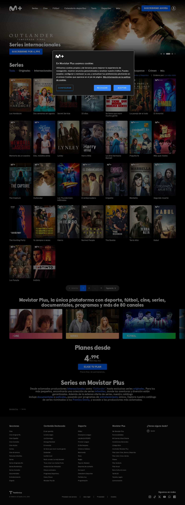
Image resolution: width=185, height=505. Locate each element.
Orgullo (11, 480)
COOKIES (113, 497)
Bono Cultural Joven (119, 470)
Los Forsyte (14, 280)
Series (35, 8)
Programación (83, 480)
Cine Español (13, 438)
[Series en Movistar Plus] (92, 324)
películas (61, 396)
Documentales (14, 473)
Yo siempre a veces (41, 240)
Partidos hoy (82, 477)
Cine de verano (14, 452)
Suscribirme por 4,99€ (26, 51)
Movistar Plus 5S (49, 480)
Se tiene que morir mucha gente (114, 114)
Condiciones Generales (120, 442)
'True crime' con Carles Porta (54, 463)
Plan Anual (116, 466)
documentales (45, 396)
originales (138, 388)
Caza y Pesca (48, 477)
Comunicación (117, 480)
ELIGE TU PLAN (92, 366)
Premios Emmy (81, 399)
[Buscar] (139, 8)
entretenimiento (109, 396)
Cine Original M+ (15, 435)
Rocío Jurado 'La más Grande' (54, 459)
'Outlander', (99, 388)
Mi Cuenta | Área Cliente (120, 438)
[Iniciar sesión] (174, 8)
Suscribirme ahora (156, 8)
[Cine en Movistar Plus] (35, 324)
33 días (84, 113)
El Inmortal (158, 113)
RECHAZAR (102, 88)
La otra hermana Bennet (113, 157)
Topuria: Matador (84, 463)
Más (118, 8)
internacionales (76, 388)
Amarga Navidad (49, 442)
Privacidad (100, 497)
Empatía (109, 198)
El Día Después (83, 445)
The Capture (15, 198)
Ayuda (153, 431)
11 (101, 288)
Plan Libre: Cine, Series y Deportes (124, 452)
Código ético (116, 445)
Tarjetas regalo (117, 477)
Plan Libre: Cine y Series (120, 456)
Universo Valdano (84, 449)
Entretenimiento (15, 477)
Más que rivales (161, 156)
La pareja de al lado (139, 113)
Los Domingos (48, 438)
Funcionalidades (117, 435)
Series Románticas (15, 466)
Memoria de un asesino (19, 156)
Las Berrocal (48, 456)
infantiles (100, 391)
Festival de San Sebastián (52, 466)
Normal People (88, 240)
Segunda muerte (161, 198)
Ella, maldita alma (41, 156)
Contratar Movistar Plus (120, 449)
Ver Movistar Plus (118, 431)
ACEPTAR (122, 88)
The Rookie (110, 240)
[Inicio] (15, 8)
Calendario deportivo (75, 8)
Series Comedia (14, 470)
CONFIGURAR (64, 88)
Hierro (60, 240)
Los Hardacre (15, 113)
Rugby (80, 459)
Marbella (134, 198)
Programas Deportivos (51, 473)
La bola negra (48, 435)
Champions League (84, 435)
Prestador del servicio (69, 497)
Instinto (36, 280)
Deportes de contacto (85, 466)
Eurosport (81, 470)
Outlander (38, 198)
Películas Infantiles (15, 456)
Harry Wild (86, 156)
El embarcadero (88, 198)
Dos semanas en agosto (44, 113)
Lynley (60, 156)
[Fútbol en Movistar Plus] (149, 324)
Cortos (11, 449)
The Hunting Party (17, 240)
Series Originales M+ (16, 463)
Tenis (93, 8)
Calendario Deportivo (85, 473)
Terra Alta (134, 240)
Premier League (83, 442)
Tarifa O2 (115, 473)
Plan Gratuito (116, 463)
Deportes (106, 8)
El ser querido (48, 431)
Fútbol (56, 8)
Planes (114, 459)
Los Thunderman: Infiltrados (65, 199)
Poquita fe (134, 156)
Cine (45, 8)
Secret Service (63, 113)
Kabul (156, 240)
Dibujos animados (50, 470)
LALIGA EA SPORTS (84, 438)
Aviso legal (86, 497)
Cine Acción (13, 445)
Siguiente (110, 288)
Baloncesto (82, 452)
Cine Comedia (14, 442)
